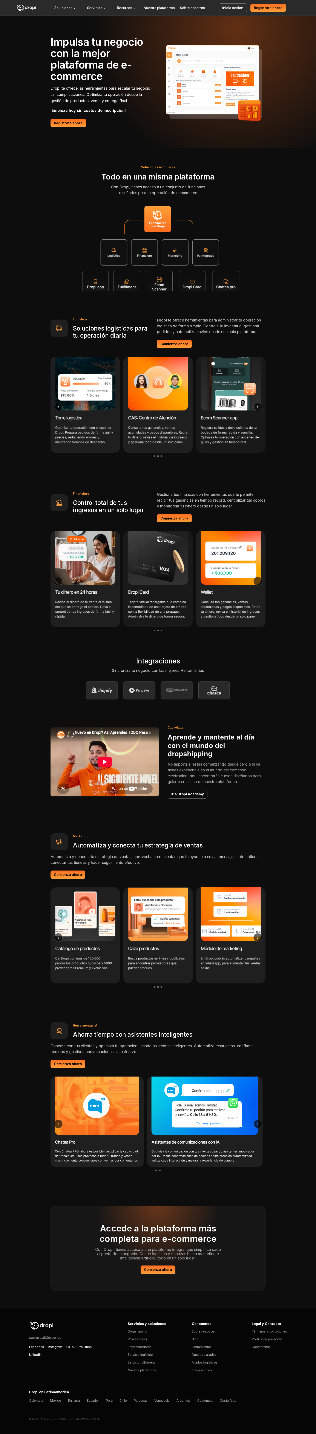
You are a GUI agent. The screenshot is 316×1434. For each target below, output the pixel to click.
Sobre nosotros (192, 8)
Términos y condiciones (269, 1331)
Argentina (183, 1400)
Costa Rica (228, 1400)
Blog (195, 1339)
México (55, 1400)
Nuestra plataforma (159, 8)
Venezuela (162, 1400)
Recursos (126, 8)
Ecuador (93, 1400)
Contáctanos (261, 1347)
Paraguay (140, 1400)
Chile (123, 1400)
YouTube (85, 1347)
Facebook (36, 1347)
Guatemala (205, 1400)
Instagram (55, 1347)
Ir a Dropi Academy (187, 794)
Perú (109, 1400)
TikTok (70, 1347)
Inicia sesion (232, 8)
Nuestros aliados (204, 1355)
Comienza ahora (174, 344)
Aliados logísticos (205, 1362)
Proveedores (137, 1339)
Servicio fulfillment (141, 1362)
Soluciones (64, 8)
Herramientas (202, 1347)
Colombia (36, 1400)
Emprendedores (140, 1347)
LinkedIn (35, 1355)
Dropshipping (137, 1331)
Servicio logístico (140, 1355)
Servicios (96, 8)
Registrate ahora (268, 8)
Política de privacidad (267, 1339)
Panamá (74, 1400)
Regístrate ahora (68, 123)
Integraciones (202, 1370)
